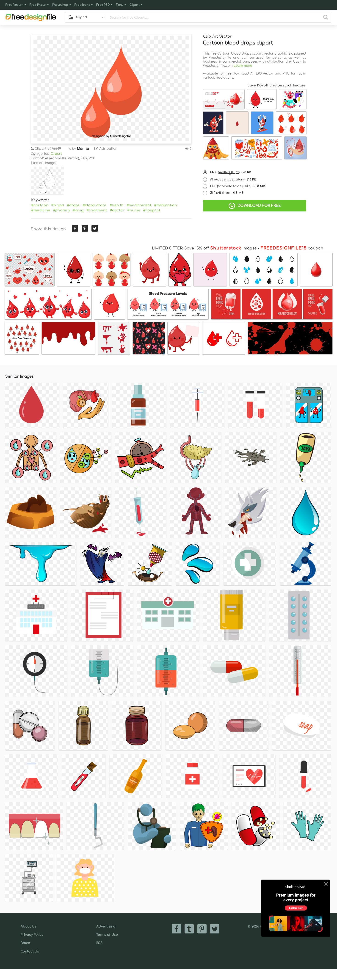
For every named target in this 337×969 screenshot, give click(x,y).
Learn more (243, 65)
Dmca (25, 943)
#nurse (133, 210)
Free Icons (82, 4)
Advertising (106, 926)
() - (230, 172)
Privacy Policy (32, 934)
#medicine (40, 210)
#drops (73, 205)
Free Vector (14, 4)
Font (119, 4)
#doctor (117, 210)
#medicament (139, 205)
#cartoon (39, 205)
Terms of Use (107, 934)
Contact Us (30, 951)
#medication (165, 205)
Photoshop (60, 4)
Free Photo (38, 4)
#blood (57, 205)
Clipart (135, 4)
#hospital (151, 210)
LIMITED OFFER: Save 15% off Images (204, 248)
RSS (99, 943)
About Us (28, 926)
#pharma (61, 210)
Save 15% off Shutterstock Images (276, 85)
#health (117, 205)
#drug (78, 210)
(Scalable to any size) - (237, 186)
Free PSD (103, 4)
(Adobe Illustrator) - (233, 179)
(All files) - (227, 192)
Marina (83, 148)
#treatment (96, 210)
